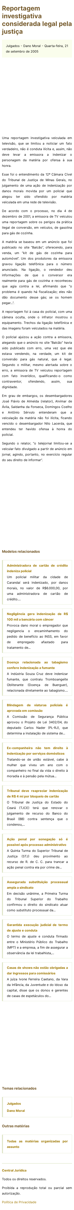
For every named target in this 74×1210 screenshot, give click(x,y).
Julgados (14, 1103)
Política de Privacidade (19, 1202)
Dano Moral (16, 1111)
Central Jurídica (14, 1170)
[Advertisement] (37, 95)
